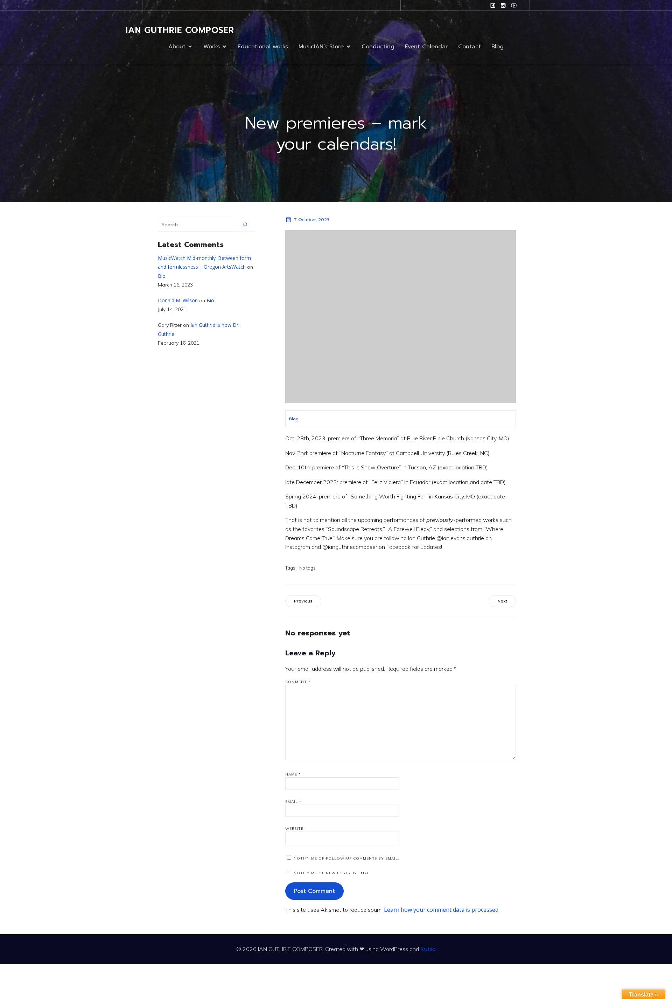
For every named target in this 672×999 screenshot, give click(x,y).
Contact (469, 46)
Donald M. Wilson (178, 300)
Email (293, 801)
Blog (497, 46)
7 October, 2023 (311, 219)
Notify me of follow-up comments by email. (346, 858)
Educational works (263, 46)
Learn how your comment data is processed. (441, 910)
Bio (162, 276)
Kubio (428, 949)
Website (294, 828)
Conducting (378, 46)
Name (293, 774)
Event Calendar (426, 46)
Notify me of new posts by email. (333, 873)
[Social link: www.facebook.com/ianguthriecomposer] (493, 5)
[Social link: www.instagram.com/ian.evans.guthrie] (503, 5)
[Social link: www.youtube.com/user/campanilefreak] (514, 5)
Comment (297, 682)
